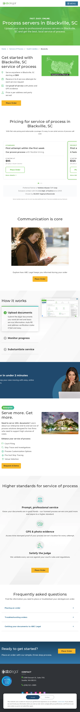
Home (4, 49)
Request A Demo (11, 466)
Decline (47, 697)
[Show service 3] (41, 183)
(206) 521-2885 (29, 685)
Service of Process (16, 49)
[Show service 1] (38, 183)
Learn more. (61, 701)
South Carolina (32, 49)
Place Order (11, 103)
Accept (33, 697)
